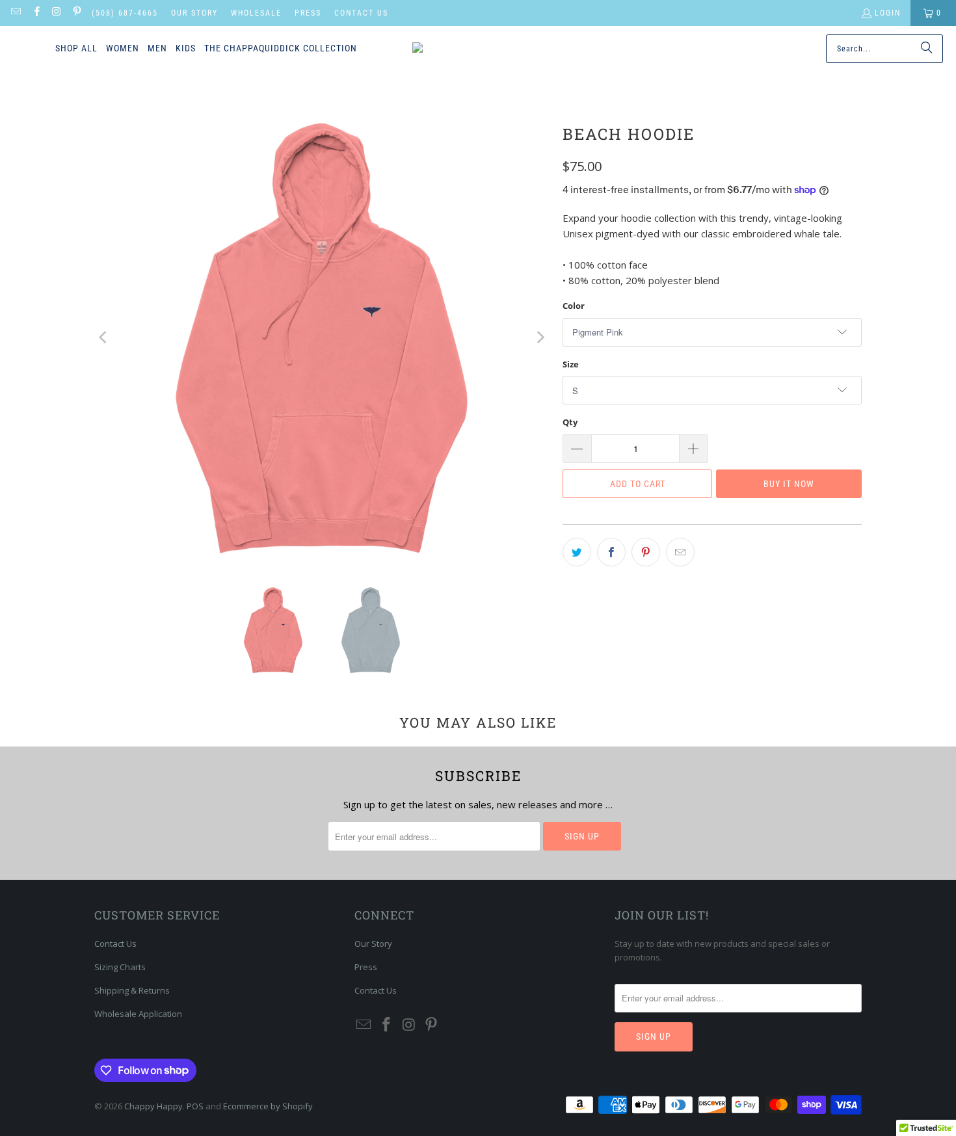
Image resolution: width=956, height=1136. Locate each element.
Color (574, 305)
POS (195, 1106)
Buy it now (788, 484)
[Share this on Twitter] (577, 552)
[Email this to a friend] (680, 552)
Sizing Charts (120, 967)
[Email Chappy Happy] (15, 13)
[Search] (926, 48)
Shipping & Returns (132, 990)
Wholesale (256, 13)
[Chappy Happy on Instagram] (56, 13)
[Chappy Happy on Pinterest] (76, 13)
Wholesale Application (138, 1014)
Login (888, 13)
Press (308, 13)
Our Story (194, 13)
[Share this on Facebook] (611, 552)
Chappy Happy (153, 1106)
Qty (570, 422)
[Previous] (104, 337)
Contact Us (361, 13)
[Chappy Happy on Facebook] (35, 13)
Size (571, 364)
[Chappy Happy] (468, 48)
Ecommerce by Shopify (268, 1106)
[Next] (539, 337)
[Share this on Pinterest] (645, 552)
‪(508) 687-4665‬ (125, 13)
